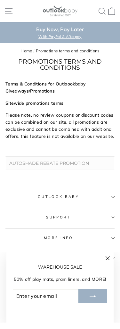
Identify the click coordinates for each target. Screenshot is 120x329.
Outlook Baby (58, 196)
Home (26, 50)
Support (58, 217)
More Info (58, 238)
